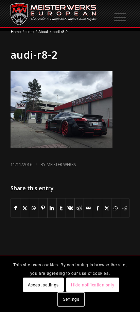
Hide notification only (92, 284)
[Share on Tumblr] (61, 208)
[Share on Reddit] (79, 208)
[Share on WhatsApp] (33, 208)
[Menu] (120, 14)
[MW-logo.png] (58, 14)
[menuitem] (120, 14)
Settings (71, 299)
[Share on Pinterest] (42, 208)
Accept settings (43, 284)
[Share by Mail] (88, 208)
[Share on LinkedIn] (52, 208)
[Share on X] (24, 208)
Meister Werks (61, 164)
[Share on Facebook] (15, 208)
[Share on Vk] (70, 208)
